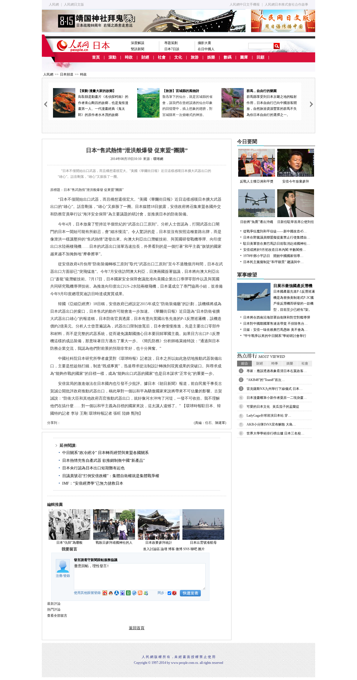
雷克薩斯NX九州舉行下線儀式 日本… (275, 389)
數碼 (227, 57)
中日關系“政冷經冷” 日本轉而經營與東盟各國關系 (105, 453)
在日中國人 (206, 49)
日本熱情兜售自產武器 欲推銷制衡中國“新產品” (103, 460)
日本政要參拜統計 (158, 543)
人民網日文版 (74, 4)
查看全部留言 (57, 616)
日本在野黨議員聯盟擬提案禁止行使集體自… (276, 237)
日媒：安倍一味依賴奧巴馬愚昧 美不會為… (275, 330)
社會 (162, 57)
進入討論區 (151, 549)
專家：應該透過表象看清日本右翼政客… (277, 371)
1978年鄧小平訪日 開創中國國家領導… (273, 256)
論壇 (164, 549)
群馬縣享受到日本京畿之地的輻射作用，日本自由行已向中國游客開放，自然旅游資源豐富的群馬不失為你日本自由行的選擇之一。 (272, 103)
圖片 (201, 549)
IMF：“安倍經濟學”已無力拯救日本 (92, 483)
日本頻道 (66, 74)
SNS (186, 549)
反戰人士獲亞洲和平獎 (256, 181)
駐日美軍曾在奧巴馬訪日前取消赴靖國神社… (276, 244)
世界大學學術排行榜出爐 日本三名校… (275, 433)
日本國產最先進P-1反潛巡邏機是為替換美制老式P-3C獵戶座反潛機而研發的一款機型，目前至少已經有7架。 (294, 298)
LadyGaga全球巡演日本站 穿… (269, 415)
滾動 (112, 57)
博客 (171, 549)
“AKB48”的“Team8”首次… (266, 380)
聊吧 (193, 549)
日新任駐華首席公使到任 (295, 222)
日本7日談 (171, 49)
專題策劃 (171, 43)
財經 (145, 57)
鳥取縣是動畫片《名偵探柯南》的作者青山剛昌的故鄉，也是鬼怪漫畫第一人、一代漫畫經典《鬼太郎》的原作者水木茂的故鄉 (103, 103)
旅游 (195, 57)
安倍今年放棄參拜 (295, 181)
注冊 (59, 576)
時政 (129, 57)
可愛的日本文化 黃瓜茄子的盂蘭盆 (273, 407)
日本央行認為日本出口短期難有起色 (93, 468)
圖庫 (244, 57)
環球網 (158, 159)
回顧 (260, 57)
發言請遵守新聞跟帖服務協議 (95, 560)
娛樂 (211, 57)
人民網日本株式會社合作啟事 (286, 4)
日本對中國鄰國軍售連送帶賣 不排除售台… (275, 324)
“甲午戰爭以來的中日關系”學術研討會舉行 (274, 336)
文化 (178, 57)
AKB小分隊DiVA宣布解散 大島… (271, 424)
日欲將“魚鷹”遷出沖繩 (256, 222)
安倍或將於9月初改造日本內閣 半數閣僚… (274, 250)
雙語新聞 (137, 49)
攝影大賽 (204, 43)
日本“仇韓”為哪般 (69, 543)
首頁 (96, 57)
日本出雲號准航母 (203, 543)
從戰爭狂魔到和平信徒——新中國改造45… (275, 231)
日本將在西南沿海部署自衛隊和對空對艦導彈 (276, 317)
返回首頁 (136, 628)
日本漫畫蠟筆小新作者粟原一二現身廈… (277, 398)
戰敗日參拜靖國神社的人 (114, 543)
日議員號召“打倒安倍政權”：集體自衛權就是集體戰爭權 (110, 476)
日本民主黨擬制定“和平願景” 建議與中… (273, 262)
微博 (179, 549)
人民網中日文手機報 (245, 4)
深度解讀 (137, 43)
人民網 (54, 4)
